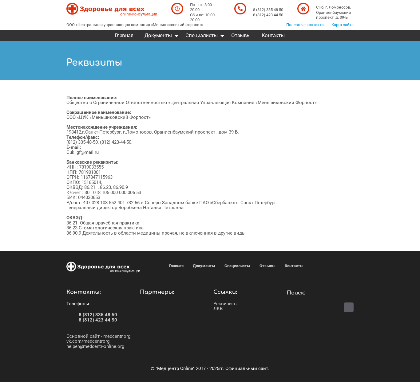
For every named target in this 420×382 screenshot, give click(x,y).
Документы (158, 35)
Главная (124, 35)
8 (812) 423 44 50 (98, 320)
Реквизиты (225, 303)
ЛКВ (218, 308)
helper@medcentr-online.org (95, 346)
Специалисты (201, 35)
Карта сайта (342, 24)
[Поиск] (349, 307)
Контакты (273, 35)
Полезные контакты (305, 24)
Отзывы (240, 35)
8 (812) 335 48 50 (98, 315)
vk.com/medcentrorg (87, 341)
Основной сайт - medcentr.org (98, 336)
